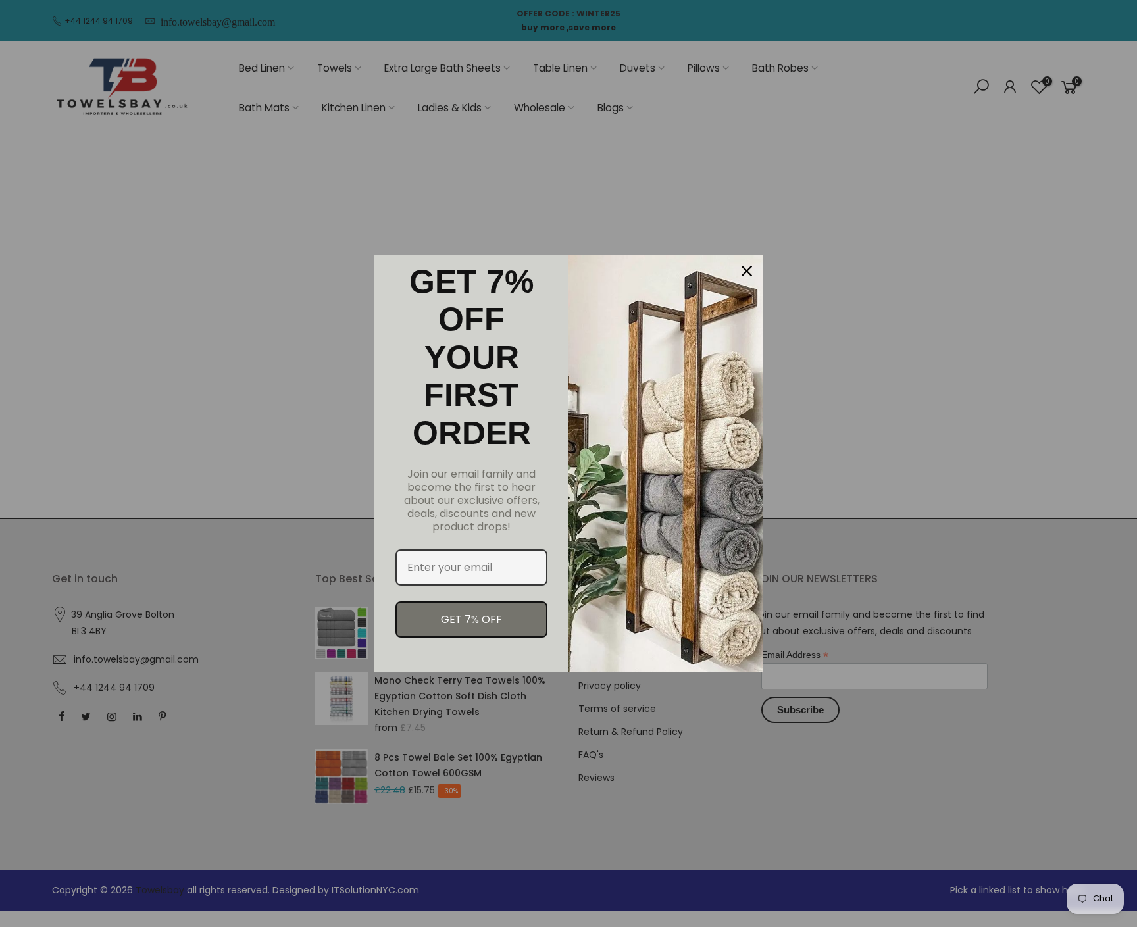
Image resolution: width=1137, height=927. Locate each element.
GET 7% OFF (471, 619)
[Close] (747, 271)
